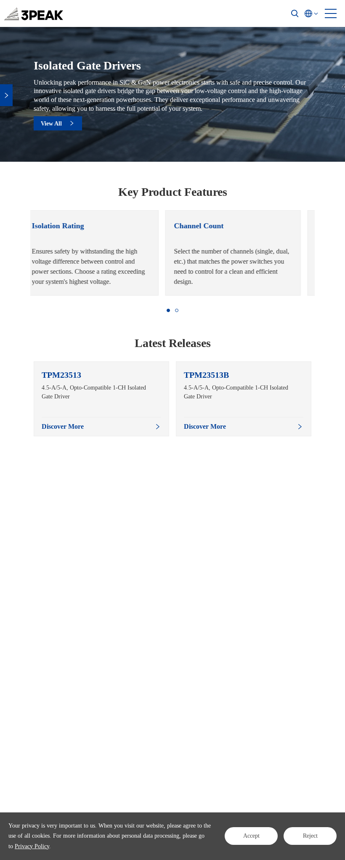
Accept (251, 836)
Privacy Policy (32, 846)
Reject (310, 836)
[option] (101, 253)
